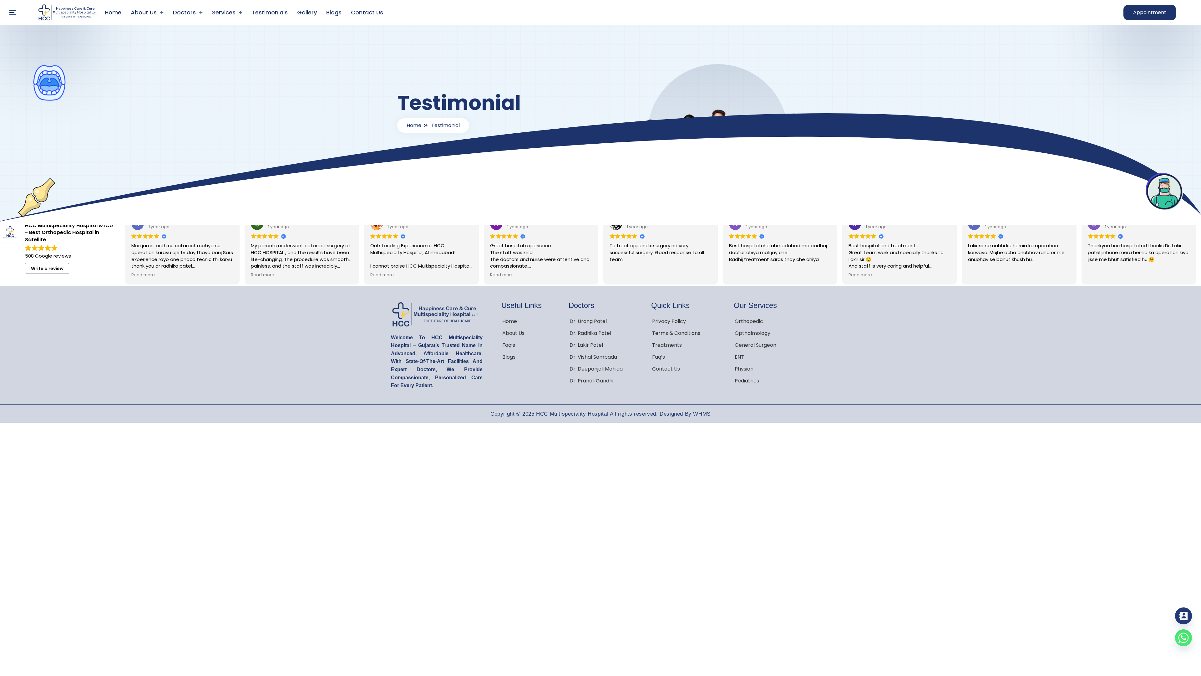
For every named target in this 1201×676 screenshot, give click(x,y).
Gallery (307, 12)
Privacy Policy (669, 321)
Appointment (1149, 12)
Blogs (334, 12)
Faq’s (508, 345)
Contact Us (367, 12)
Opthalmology (752, 333)
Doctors (184, 12)
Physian (744, 368)
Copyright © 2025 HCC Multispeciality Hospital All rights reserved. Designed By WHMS (600, 414)
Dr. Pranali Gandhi (591, 380)
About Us (144, 12)
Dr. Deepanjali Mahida (596, 368)
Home (113, 12)
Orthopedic (749, 321)
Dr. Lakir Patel (586, 345)
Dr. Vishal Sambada (593, 357)
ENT (739, 357)
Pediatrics (747, 380)
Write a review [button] (47, 268)
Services (224, 12)
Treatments (667, 345)
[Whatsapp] (1183, 637)
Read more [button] (143, 275)
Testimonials (270, 12)
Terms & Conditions (676, 333)
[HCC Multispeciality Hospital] (68, 12)
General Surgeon (755, 345)
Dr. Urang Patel (588, 321)
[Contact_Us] (1183, 615)
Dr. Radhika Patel (590, 333)
